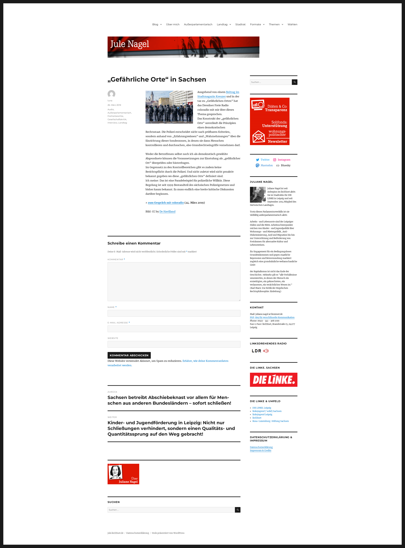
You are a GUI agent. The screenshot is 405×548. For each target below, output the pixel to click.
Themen (274, 24)
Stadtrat (240, 24)
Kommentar (116, 259)
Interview (112, 122)
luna (110, 100)
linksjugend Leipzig (262, 414)
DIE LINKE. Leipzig (261, 408)
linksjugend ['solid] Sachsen (267, 411)
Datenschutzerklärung (261, 447)
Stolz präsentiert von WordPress (168, 533)
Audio (111, 109)
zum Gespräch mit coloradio (166, 202)
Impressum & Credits (260, 450)
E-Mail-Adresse (119, 322)
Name (112, 307)
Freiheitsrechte (115, 116)
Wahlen (292, 24)
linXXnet (256, 417)
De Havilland (167, 211)
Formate (255, 24)
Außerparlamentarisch (198, 24)
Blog (155, 24)
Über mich (173, 24)
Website (113, 338)
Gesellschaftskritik (117, 119)
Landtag (222, 24)
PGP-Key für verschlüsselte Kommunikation (272, 317)
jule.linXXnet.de (115, 533)
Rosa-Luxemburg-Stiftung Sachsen (270, 421)
